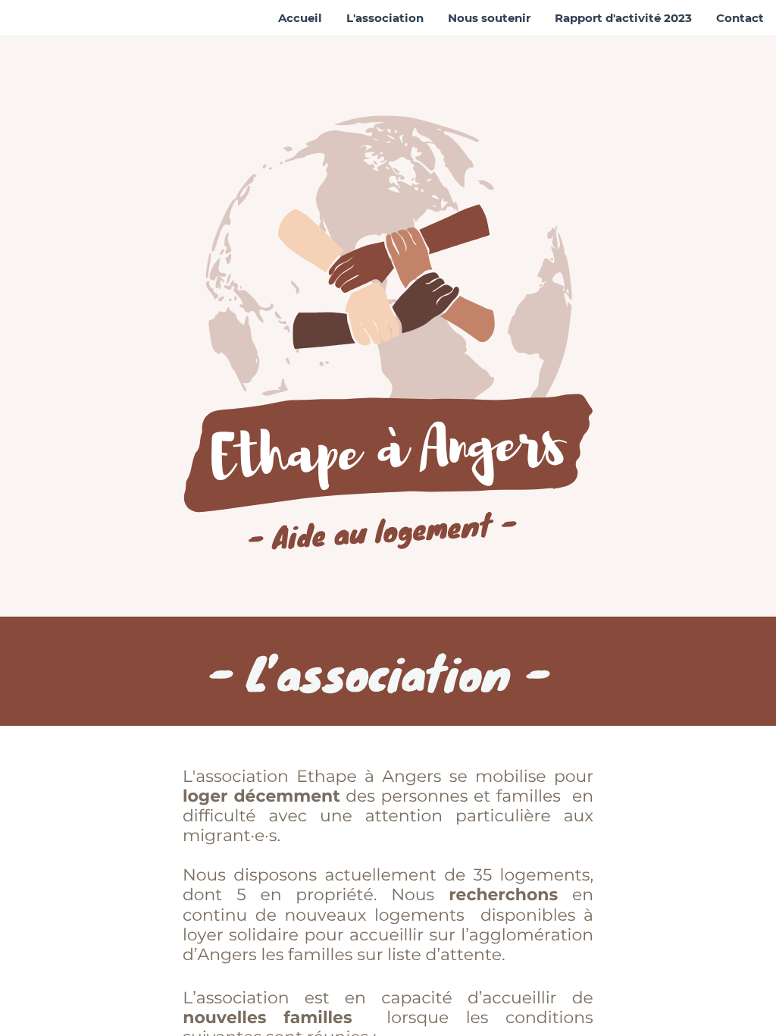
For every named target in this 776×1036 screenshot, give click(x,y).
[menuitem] (300, 18)
